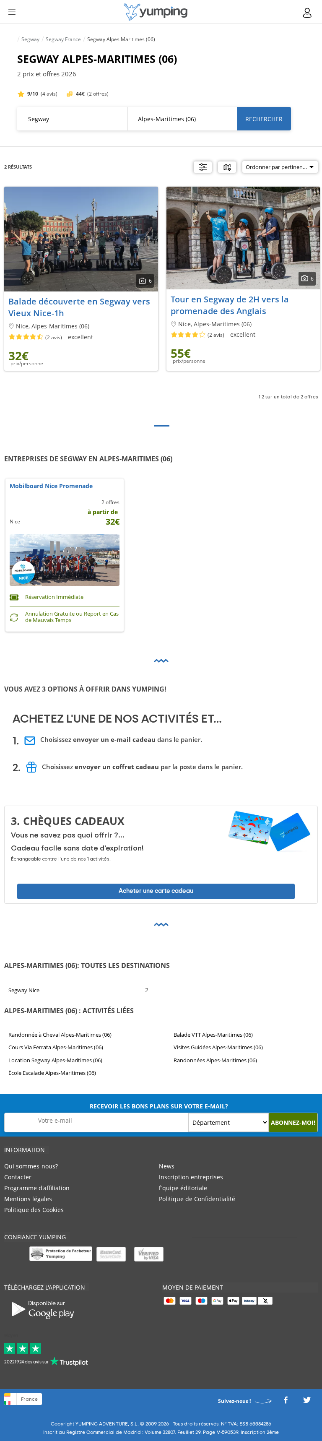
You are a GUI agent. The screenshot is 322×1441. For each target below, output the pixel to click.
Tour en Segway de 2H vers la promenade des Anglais (230, 305)
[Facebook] (285, 1402)
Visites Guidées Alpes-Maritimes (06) (218, 1047)
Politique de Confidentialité (197, 1199)
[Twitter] (307, 1402)
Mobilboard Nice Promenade (51, 486)
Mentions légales (28, 1199)
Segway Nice (23, 990)
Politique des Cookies (34, 1210)
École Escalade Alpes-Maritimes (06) (52, 1073)
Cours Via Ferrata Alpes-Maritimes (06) (55, 1047)
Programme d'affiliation (37, 1188)
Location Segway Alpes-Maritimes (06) (55, 1060)
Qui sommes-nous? (31, 1166)
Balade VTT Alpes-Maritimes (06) (213, 1034)
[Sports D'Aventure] (155, 12)
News (166, 1166)
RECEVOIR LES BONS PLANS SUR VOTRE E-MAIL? (159, 1106)
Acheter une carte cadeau (156, 891)
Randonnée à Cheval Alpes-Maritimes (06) (60, 1034)
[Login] (308, 13)
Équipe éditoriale (183, 1188)
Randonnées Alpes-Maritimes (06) (215, 1060)
